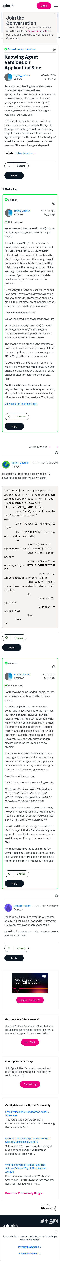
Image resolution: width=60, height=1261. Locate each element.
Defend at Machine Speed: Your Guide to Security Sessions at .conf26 (28, 1140)
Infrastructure (25, 153)
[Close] (55, 1232)
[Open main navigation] (56, 5)
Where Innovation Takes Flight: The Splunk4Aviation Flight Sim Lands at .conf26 (25, 1168)
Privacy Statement (28, 1246)
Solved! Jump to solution (22, 49)
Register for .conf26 (30, 1000)
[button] (54, 50)
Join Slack (30, 1042)
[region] (30, 1244)
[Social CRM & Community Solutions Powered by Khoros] (48, 1207)
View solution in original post (21, 403)
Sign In (43, 5)
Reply (14, 175)
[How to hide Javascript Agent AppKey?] (50, 447)
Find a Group (30, 1084)
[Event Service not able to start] (56, 447)
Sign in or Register (38, 31)
